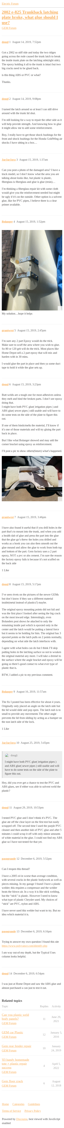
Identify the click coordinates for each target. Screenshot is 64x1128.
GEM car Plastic (12, 1032)
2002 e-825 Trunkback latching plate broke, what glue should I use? (30, 17)
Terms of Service (11, 1110)
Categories (18, 1104)
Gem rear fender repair (16, 1046)
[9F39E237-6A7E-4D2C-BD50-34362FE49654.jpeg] (32, 270)
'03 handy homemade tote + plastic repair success (15, 1063)
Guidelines (34, 1104)
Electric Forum (10, 3)
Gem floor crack (12, 1081)
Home (5, 1104)
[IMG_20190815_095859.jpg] (32, 478)
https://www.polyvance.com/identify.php (24, 945)
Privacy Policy (33, 1110)
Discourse (21, 1119)
